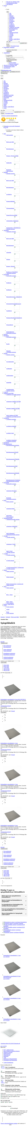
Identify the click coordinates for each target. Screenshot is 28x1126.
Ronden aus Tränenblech (12, 272)
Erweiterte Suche (15, 46)
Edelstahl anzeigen (10, 173)
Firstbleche (8, 282)
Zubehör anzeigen (10, 354)
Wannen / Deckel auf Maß (12, 155)
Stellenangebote (7, 1053)
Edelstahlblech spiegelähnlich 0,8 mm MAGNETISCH (13, 699)
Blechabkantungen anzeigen (12, 445)
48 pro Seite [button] (6, 666)
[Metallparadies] (6, 70)
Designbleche (23, 922)
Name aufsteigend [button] (7, 649)
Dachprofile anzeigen (11, 275)
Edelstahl (11, 15)
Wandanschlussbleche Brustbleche (14, 317)
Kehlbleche (8, 289)
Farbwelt (11, 19)
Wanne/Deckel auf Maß (11, 215)
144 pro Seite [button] (6, 669)
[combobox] (4, 643)
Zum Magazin (9, 4)
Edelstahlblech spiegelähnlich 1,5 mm (9, 784)
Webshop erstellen (13, 1123)
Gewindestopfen (10, 361)
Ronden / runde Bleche (14, 39)
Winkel (10, 36)
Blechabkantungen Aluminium (13, 480)
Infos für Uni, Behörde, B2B (12, 1)
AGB (4, 1057)
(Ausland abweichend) (6, 706)
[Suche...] (23, 43)
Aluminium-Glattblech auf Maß (13, 401)
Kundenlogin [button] (6, 52)
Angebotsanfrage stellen (11, 3)
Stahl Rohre (9, 515)
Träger (10, 37)
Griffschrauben (9, 375)
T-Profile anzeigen (10, 537)
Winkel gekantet (10, 577)
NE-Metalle (12, 21)
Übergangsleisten (10, 208)
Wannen (8, 259)
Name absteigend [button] (7, 650)
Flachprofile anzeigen (11, 483)
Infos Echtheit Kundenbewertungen (11, 1051)
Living (10, 40)
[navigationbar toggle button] (5, 72)
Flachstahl (8, 497)
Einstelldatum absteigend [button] (9, 654)
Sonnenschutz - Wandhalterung (13, 227)
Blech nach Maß (10, 142)
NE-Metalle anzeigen (11, 337)
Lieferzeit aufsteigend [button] (8, 657)
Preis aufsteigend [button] (7, 645)
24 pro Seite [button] (6, 665)
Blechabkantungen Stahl (11, 466)
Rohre (10, 31)
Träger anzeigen (10, 587)
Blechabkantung (10, 149)
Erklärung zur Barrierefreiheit (10, 1058)
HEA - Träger (9, 594)
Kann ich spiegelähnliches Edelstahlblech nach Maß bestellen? (13, 909)
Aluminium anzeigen (11, 231)
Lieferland (8, 50)
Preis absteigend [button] (7, 647)
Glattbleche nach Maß (14, 27)
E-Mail (7, 56)
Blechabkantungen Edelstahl (12, 473)
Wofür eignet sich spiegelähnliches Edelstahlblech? (11, 896)
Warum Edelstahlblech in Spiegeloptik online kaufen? (12, 914)
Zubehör (11, 22)
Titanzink (8, 350)
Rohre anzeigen (9, 501)
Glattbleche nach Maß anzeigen (13, 394)
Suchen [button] (5, 5)
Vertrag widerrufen (5, 1123)
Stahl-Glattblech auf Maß (12, 415)
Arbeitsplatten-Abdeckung (12, 220)
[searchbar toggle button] (4, 73)
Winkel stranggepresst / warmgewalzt (14, 584)
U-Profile (11, 35)
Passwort (8, 58)
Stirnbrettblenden (10, 331)
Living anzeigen (10, 606)
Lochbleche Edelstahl (11, 426)
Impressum (5, 1056)
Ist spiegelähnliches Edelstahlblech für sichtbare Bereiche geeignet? (12, 905)
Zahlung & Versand (7, 1052)
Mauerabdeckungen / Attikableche (14, 296)
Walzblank (21, 932)
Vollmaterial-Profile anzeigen (12, 519)
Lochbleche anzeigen (11, 419)
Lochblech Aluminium (11, 440)
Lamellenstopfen (10, 389)
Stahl (10, 14)
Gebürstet (20, 923)
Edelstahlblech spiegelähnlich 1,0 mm (9, 743)
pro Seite (3, 672)
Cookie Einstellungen (8, 1062)
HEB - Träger (9, 601)
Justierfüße (8, 382)
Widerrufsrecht (6, 1055)
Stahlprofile (9, 162)
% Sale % (11, 23)
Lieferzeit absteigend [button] (8, 658)
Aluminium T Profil (10, 544)
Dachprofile (12, 18)
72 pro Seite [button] (6, 667)
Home (7, 612)
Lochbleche (12, 24)
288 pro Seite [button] (6, 670)
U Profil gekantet (10, 560)
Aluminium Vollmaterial (11, 526)
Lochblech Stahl (10, 433)
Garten (7, 609)
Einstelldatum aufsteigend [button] (9, 653)
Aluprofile (8, 252)
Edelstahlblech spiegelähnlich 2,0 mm (9, 825)
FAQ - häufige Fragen (8, 1049)
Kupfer (8, 344)
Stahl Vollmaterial (10, 533)
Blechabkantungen (13, 28)
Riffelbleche (12, 26)
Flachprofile (12, 30)
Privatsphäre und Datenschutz (10, 1060)
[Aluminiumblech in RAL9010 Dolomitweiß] (10, 1041)
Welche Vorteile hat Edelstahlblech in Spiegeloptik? (12, 901)
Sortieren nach (4, 661)
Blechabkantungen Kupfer (12, 452)
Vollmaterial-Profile (13, 32)
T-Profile (11, 33)
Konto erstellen (12, 62)
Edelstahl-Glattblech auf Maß (13, 408)
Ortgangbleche (9, 324)
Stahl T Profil (9, 551)
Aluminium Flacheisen (11, 490)
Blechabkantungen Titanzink (12, 459)
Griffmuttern (9, 368)
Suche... (8, 44)
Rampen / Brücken (10, 266)
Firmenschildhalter (10, 201)
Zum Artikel (3, 712)
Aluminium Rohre (10, 508)
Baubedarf (8, 169)
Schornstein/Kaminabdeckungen (13, 303)
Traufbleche (9, 310)
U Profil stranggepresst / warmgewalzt (15, 567)
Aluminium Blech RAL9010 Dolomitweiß (10, 1043)
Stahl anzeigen (9, 135)
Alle (10, 13)
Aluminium (11, 17)
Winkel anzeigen (10, 571)
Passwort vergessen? (14, 64)
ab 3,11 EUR (4, 1046)
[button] (8, 47)
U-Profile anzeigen (10, 555)
